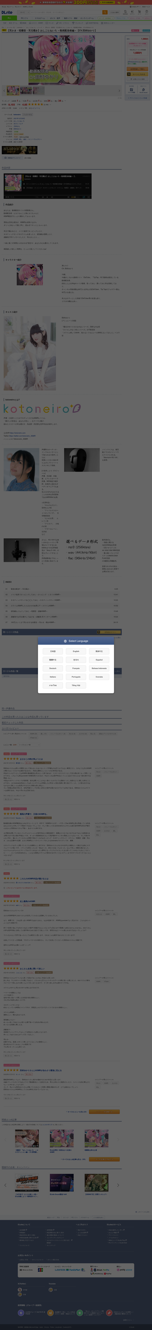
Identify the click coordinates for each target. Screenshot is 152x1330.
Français (76, 668)
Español (99, 660)
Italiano (53, 677)
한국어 (76, 660)
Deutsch (52, 668)
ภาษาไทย (53, 685)
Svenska (99, 677)
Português (76, 677)
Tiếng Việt (76, 685)
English (76, 651)
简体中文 (99, 651)
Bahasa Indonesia (99, 668)
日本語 (53, 651)
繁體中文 (52, 660)
